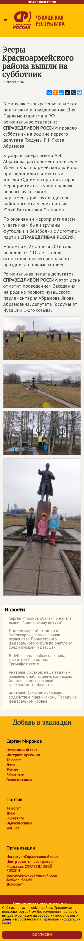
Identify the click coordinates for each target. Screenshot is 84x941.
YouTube (13, 828)
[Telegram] (79, 92)
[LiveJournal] (73, 92)
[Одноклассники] (55, 92)
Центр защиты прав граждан (30, 861)
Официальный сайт (21, 750)
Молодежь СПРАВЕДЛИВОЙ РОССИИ (29, 868)
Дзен (10, 765)
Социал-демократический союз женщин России (32, 877)
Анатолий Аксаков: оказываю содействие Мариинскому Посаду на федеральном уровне (41, 697)
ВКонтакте (15, 775)
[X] (67, 92)
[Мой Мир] (61, 92)
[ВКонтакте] (49, 92)
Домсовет (14, 884)
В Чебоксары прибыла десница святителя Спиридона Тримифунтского (35, 660)
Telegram (13, 760)
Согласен (42, 934)
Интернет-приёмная (23, 755)
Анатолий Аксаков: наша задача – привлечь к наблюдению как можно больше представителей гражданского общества (38, 678)
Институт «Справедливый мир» (32, 857)
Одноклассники (19, 780)
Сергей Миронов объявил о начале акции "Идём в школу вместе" (38, 620)
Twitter (12, 770)
